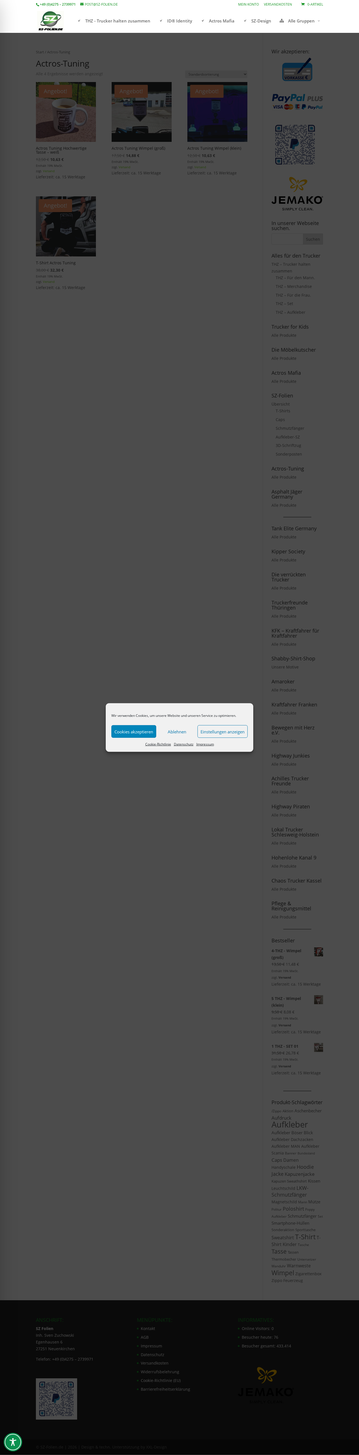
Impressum (205, 744)
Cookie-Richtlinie (158, 744)
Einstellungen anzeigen (223, 731)
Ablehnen (177, 731)
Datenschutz (184, 744)
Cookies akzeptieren (133, 731)
